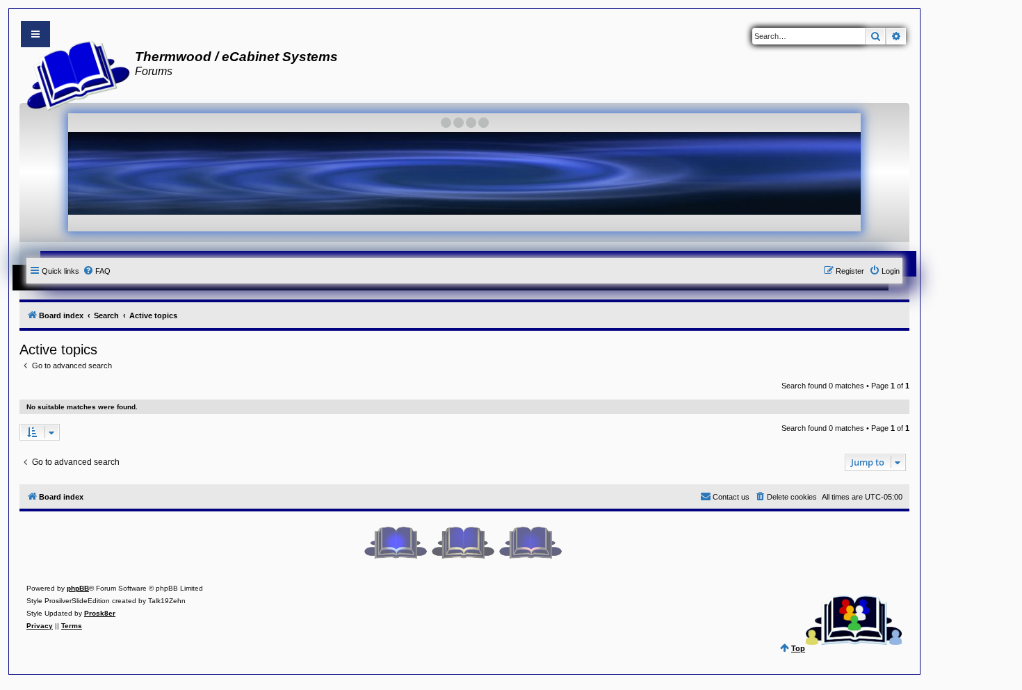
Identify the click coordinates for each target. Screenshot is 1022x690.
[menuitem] (97, 271)
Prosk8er (99, 613)
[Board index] (74, 73)
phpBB (78, 588)
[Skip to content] (35, 34)
